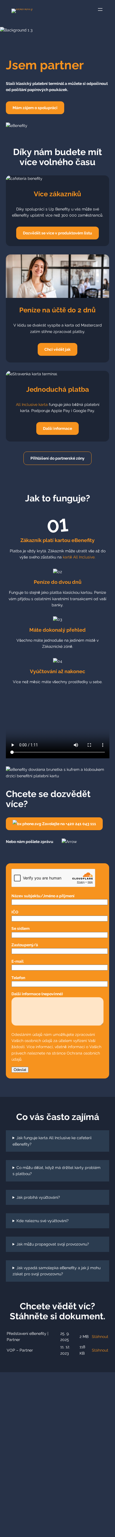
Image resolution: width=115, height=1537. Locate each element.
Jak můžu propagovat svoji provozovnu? (52, 1244)
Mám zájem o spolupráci (35, 108)
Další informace (57, 428)
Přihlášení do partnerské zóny (57, 458)
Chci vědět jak (57, 349)
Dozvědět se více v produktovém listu (57, 233)
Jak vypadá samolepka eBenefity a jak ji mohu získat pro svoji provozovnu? (57, 1271)
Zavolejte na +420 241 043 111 (68, 824)
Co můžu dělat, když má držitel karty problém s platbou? (57, 1170)
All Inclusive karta (32, 404)
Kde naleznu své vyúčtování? (42, 1221)
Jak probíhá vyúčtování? (38, 1197)
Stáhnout (100, 1336)
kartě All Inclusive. (79, 557)
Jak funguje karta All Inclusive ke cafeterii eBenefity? (52, 1141)
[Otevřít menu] (100, 9)
